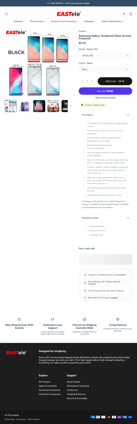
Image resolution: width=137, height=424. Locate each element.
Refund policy (10, 419)
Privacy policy (21, 419)
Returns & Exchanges (77, 398)
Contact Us (72, 390)
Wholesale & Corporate (78, 386)
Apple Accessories (48, 386)
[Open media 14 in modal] (39, 64)
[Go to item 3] (53, 106)
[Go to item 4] (68, 106)
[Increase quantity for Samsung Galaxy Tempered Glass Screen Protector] (92, 81)
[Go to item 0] (11, 106)
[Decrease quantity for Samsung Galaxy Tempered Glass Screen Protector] (82, 81)
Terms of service (34, 419)
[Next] (67, 68)
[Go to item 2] (39, 106)
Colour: (86, 63)
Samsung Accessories (49, 390)
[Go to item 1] (25, 106)
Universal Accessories (49, 394)
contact (114, 297)
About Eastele (73, 381)
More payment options (105, 97)
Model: (88, 49)
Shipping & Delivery (76, 394)
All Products (44, 381)
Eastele (82, 31)
